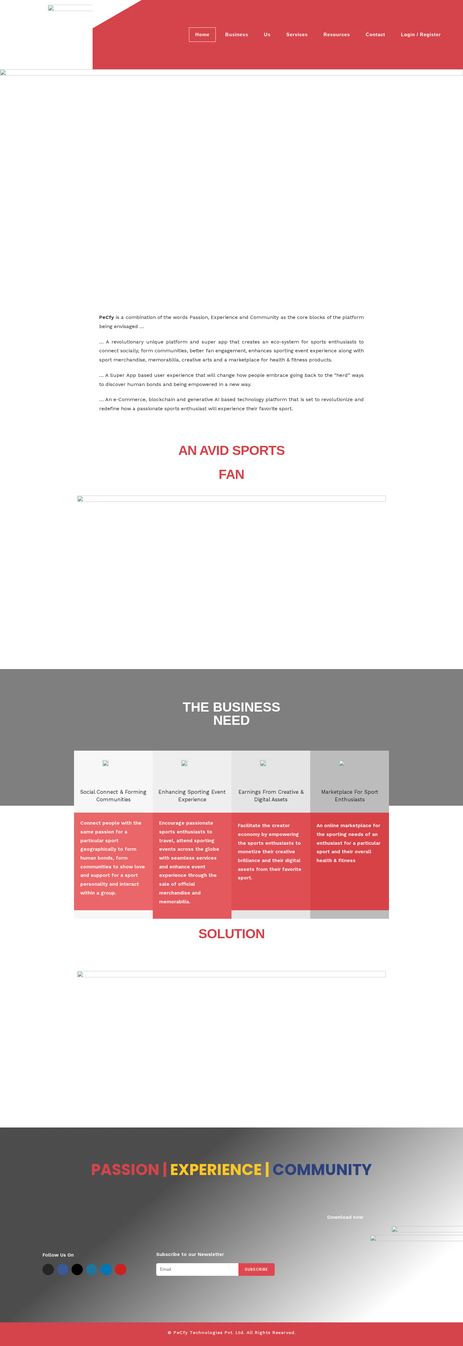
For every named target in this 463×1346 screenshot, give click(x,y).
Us (267, 34)
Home (202, 34)
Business (236, 34)
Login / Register (421, 34)
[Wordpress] (91, 1269)
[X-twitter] (77, 1269)
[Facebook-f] (62, 1269)
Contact (375, 34)
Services (297, 34)
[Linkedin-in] (106, 1269)
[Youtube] (120, 1269)
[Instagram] (48, 1269)
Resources (336, 34)
